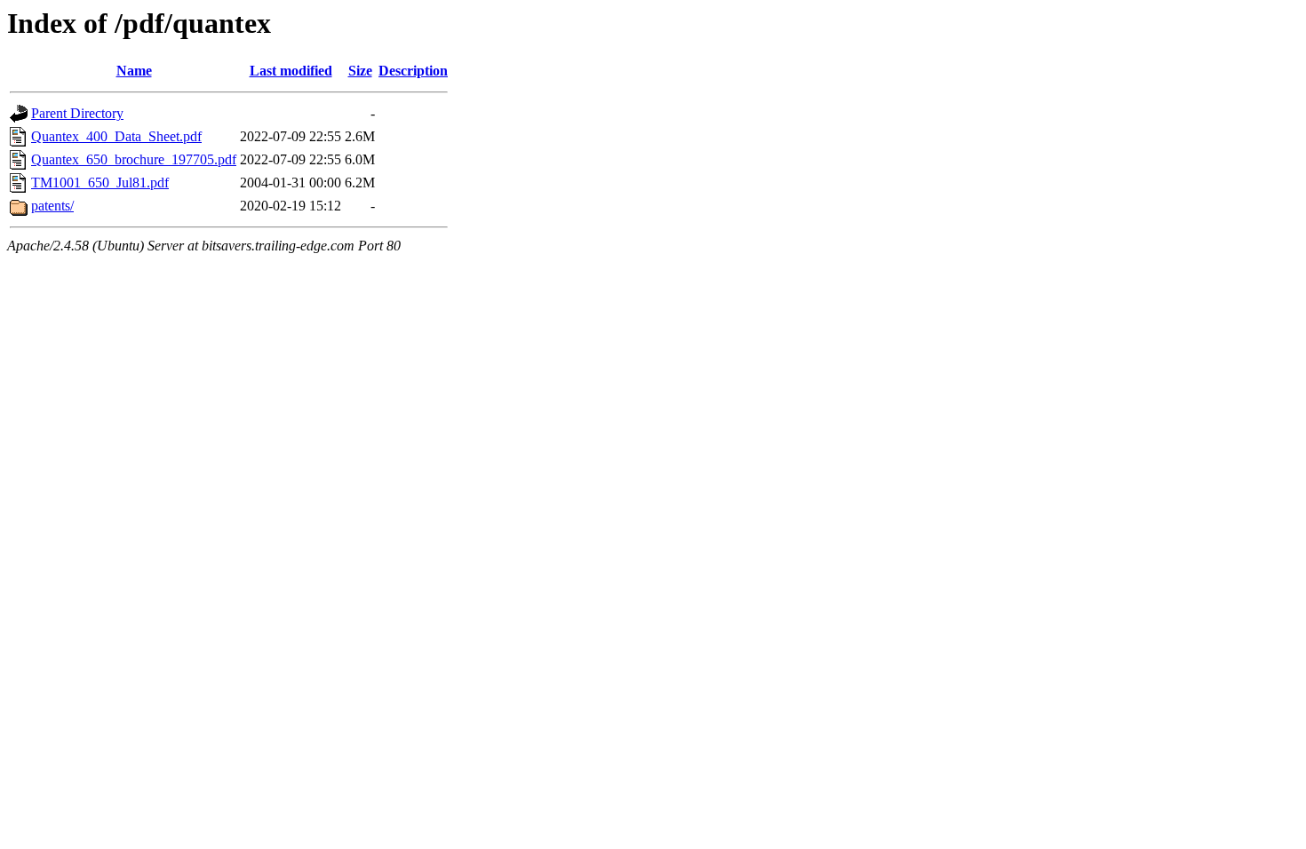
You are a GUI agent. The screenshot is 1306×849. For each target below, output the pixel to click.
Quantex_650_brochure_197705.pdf (133, 159)
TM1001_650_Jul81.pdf (100, 182)
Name (134, 70)
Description (413, 70)
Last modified (291, 70)
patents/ (52, 205)
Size (360, 70)
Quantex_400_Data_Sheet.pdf (116, 136)
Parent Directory (77, 113)
